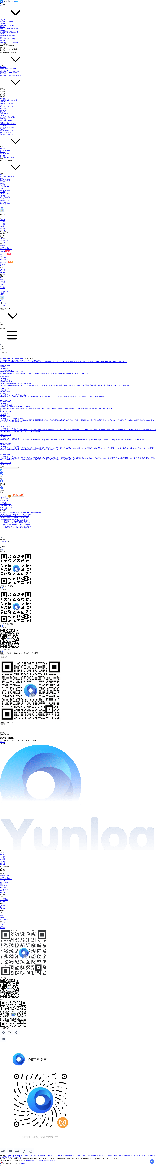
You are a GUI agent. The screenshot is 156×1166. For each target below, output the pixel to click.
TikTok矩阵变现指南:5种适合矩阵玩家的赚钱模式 (14, 521)
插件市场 (2, 274)
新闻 (1, 279)
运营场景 (2, 283)
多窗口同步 (3, 254)
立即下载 (2, 743)
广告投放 (2, 223)
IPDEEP (23, 1155)
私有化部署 (3, 242)
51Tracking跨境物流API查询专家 (41, 1155)
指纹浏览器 (3, 358)
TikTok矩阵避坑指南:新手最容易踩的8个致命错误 (14, 517)
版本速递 (2, 288)
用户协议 (2, 924)
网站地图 (23, 1163)
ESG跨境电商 (96, 1155)
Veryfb (18, 1155)
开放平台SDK (4, 240)
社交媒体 (2, 221)
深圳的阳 (146, 1155)
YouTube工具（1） (5, 509)
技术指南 (2, 281)
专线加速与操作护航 (6, 249)
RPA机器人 (3, 238)
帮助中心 (2, 207)
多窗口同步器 (4, 882)
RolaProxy (9, 1155)
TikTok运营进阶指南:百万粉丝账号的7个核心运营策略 (15, 514)
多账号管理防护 (4, 875)
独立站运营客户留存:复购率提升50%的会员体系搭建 (15, 524)
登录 (1, 305)
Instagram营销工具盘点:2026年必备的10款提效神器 (14, 528)
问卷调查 (2, 225)
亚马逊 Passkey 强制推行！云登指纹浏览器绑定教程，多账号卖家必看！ (20, 512)
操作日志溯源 (4, 258)
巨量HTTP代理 (62, 1155)
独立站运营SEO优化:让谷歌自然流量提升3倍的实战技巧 (16, 526)
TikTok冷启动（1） (5, 504)
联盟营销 (2, 226)
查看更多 (7, 499)
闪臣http (68, 1155)
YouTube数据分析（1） (6, 507)
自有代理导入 (4, 262)
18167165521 (3, 541)
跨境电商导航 (129, 1155)
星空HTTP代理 (82, 1155)
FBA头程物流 (110, 1155)
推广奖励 (2, 269)
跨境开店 (102, 1155)
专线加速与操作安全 (6, 879)
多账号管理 (3, 245)
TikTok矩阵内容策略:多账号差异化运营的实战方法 (14, 519)
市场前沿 (2, 284)
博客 (1, 277)
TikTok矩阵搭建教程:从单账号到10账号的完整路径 (14, 516)
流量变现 (2, 228)
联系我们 (2, 205)
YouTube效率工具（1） (6, 505)
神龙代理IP (54, 1155)
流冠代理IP (74, 1155)
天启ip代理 (11, 1157)
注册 (4, 305)
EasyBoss (136, 1155)
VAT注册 (141, 1155)
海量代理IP (3, 259)
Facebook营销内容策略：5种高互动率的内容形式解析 (15, 522)
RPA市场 (2, 272)
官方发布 (2, 286)
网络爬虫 (2, 230)
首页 (1, 5)
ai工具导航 (5, 1157)
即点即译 (2, 265)
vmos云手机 (18, 1157)
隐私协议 (2, 926)
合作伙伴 (2, 271)
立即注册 (2, 742)
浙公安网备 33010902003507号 (32, 1160)
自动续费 (2, 264)
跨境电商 (2, 220)
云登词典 (2, 289)
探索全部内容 (4, 291)
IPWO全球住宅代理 (119, 1155)
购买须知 (2, 928)
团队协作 (2, 256)
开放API (2, 251)
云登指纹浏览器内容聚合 (15, 358)
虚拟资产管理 (4, 247)
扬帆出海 (89, 1155)
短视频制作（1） (5, 502)
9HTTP (15, 1155)
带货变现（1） (4, 500)
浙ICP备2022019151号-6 (48, 1160)
